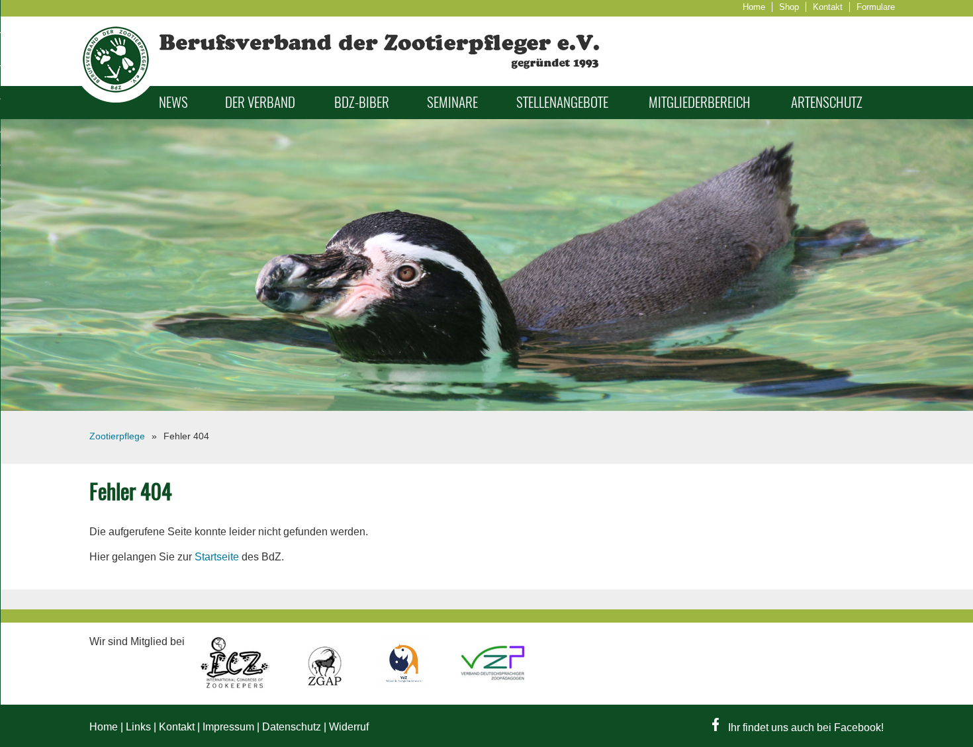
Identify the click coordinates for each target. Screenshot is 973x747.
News (173, 102)
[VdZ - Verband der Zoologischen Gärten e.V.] (405, 685)
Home (754, 7)
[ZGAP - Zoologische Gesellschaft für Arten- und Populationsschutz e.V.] (325, 685)
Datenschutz (291, 726)
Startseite (217, 556)
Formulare (876, 7)
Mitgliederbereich (700, 102)
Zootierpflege (117, 436)
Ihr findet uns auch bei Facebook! (804, 727)
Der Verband (260, 102)
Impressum (228, 726)
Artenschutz (826, 102)
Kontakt (828, 7)
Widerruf (349, 726)
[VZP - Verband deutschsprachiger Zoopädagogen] (493, 685)
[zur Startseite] (116, 99)
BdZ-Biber (361, 102)
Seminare (452, 102)
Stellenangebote (562, 102)
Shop (789, 7)
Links (138, 726)
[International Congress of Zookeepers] (236, 685)
